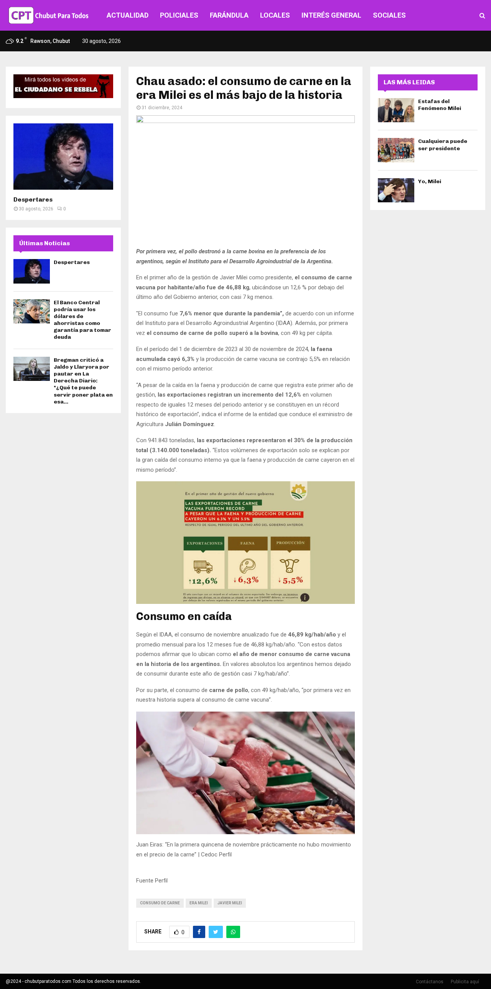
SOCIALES (389, 15)
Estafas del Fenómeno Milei (439, 105)
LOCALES (275, 15)
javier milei (229, 903)
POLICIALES (179, 15)
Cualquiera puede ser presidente (442, 144)
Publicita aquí (465, 981)
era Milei (198, 903)
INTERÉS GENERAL (331, 15)
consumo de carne (160, 903)
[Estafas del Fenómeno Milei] (396, 110)
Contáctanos (429, 981)
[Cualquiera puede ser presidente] (396, 150)
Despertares (33, 199)
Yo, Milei (429, 181)
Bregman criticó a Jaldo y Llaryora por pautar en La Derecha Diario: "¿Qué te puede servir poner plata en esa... (83, 381)
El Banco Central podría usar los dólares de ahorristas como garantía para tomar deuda (82, 320)
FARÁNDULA (229, 15)
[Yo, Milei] (396, 190)
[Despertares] (63, 156)
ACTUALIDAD (127, 15)
